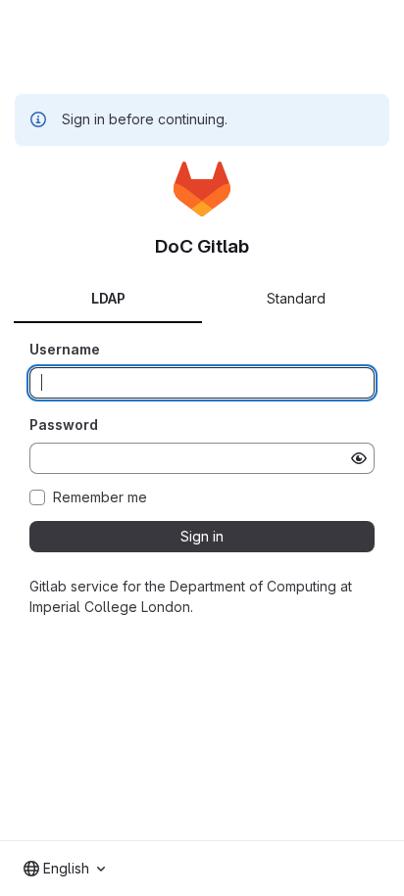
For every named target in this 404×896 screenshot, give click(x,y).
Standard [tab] (296, 298)
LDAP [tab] (108, 298)
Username (64, 349)
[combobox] (64, 868)
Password (63, 424)
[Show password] (359, 458)
